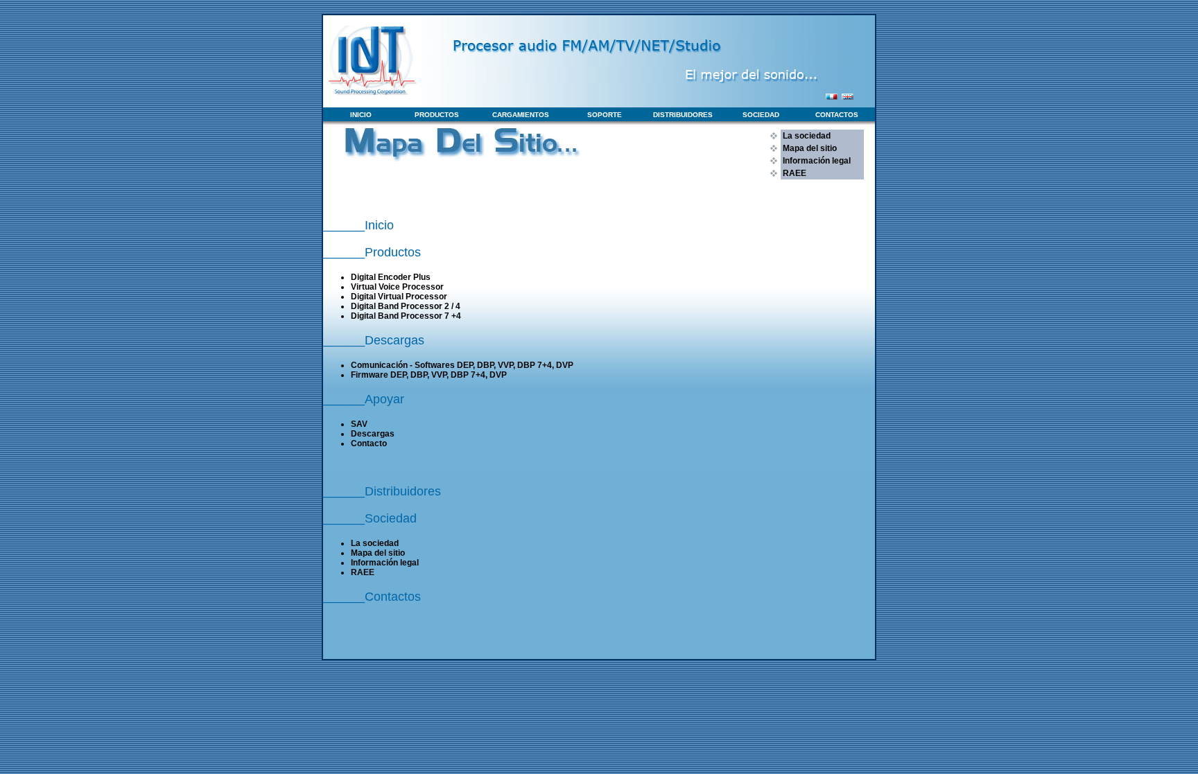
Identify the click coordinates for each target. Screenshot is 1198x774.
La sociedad (806, 136)
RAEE (793, 173)
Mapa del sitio (809, 148)
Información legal (816, 161)
